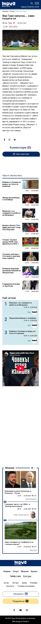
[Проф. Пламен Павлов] (32, 514)
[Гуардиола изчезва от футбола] (30, 285)
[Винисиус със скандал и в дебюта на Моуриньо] (30, 213)
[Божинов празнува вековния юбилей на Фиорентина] (30, 270)
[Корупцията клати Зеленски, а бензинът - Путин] (20, 479)
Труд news (33, 550)
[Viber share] (9, 140)
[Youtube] (20, 610)
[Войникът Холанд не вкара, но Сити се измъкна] (30, 184)
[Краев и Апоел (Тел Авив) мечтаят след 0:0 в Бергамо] (30, 227)
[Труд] (20, 563)
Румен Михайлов (30, 499)
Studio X (26, 621)
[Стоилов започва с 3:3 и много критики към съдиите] (30, 256)
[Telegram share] (14, 140)
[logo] (8, 4)
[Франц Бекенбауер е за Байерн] (30, 198)
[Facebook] (14, 610)
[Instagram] (27, 610)
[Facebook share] (4, 140)
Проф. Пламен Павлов (21, 515)
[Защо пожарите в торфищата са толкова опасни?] (20, 530)
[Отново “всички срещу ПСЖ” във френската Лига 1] (30, 241)
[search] (32, 3)
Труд (10, 23)
